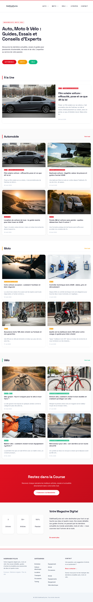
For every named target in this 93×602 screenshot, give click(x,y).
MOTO (51, 281)
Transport (37, 575)
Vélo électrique (53, 585)
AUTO (60, 88)
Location (7, 217)
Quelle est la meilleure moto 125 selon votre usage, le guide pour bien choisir (66, 333)
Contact (84, 6)
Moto (54, 6)
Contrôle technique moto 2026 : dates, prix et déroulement (67, 286)
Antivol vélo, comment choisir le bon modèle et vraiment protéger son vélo (68, 398)
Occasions (37, 578)
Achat (51, 217)
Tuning (36, 581)
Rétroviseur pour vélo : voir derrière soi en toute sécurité (68, 445)
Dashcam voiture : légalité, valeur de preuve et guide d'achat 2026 (68, 174)
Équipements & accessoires (59, 393)
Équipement (52, 564)
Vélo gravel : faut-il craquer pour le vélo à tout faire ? (23, 398)
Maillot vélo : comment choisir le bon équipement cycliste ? (23, 445)
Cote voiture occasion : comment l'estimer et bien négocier (22, 286)
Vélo (63, 6)
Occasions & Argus (11, 281)
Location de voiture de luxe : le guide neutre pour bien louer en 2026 (22, 221)
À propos (74, 6)
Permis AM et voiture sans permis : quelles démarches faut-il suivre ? (66, 221)
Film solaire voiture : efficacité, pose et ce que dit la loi (72, 96)
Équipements (52, 579)
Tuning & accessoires (70, 88)
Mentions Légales (15, 572)
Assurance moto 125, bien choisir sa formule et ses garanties (23, 333)
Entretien (37, 564)
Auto (44, 6)
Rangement (52, 582)
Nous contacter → (71, 568)
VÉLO (10, 393)
